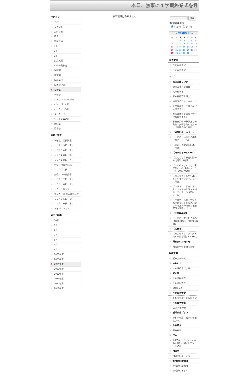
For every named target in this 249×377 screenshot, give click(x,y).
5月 (56, 244)
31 (188, 53)
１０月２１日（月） (64, 169)
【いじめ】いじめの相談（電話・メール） (185, 138)
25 (192, 50)
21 (177, 50)
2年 (56, 51)
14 (177, 47)
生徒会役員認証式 (63, 165)
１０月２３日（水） (64, 155)
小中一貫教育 (60, 65)
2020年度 (59, 283)
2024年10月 (184, 33)
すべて (189, 27)
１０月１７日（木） (64, 179)
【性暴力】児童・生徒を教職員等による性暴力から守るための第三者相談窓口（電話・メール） (185, 204)
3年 (56, 56)
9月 (56, 225)
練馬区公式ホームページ (185, 101)
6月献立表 (178, 288)
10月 (56, 220)
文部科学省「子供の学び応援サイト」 (185, 107)
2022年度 (59, 274)
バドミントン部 (61, 109)
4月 (56, 249)
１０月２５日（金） (64, 145)
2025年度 (59, 259)
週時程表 (177, 330)
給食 (56, 36)
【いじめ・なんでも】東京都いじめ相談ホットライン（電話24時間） (185, 168)
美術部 (57, 90)
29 (180, 53)
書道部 (57, 75)
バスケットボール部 (64, 99)
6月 (56, 240)
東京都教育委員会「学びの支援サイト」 (185, 115)
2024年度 (59, 264)
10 (188, 44)
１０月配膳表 (179, 278)
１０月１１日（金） (64, 199)
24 (188, 50)
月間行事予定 (179, 65)
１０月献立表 (179, 283)
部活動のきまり (180, 370)
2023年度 (59, 269)
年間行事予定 (179, 70)
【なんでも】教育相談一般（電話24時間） (185, 159)
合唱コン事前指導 (63, 174)
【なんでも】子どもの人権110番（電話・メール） (185, 235)
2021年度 (59, 278)
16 (184, 47)
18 (192, 47)
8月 (56, 230)
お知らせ (58, 31)
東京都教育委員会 (181, 96)
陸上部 (57, 128)
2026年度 (59, 254)
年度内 (177, 27)
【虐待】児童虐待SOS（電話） (184, 146)
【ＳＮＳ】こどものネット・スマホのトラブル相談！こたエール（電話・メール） (185, 190)
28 (177, 53)
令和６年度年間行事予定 (185, 298)
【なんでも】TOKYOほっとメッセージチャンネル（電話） (185, 179)
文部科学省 (178, 91)
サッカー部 (59, 114)
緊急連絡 (58, 41)
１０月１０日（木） (64, 203)
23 (184, 50)
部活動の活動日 (180, 365)
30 (184, 53)
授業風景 (58, 60)
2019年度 (59, 288)
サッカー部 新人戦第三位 (66, 194)
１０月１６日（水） (64, 184)
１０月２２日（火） (64, 160)
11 (192, 44)
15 (180, 47)
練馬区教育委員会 (181, 86)
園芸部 (57, 70)
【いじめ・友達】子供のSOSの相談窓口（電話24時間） (185, 221)
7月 (56, 235)
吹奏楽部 (58, 80)
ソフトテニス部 (61, 119)
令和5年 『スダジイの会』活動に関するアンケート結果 (185, 343)
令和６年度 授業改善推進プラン (185, 319)
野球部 (57, 124)
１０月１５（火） (63, 189)
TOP (56, 21)
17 (188, 47)
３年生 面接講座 (63, 140)
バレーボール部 (61, 104)
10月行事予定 (179, 308)
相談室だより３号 (181, 356)
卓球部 (57, 94)
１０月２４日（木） (64, 150)
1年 (56, 46)
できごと (58, 26)
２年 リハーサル (62, 208)
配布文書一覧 (179, 258)
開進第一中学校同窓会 (183, 246)
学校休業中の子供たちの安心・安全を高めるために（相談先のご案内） (185, 124)
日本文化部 (59, 85)
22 (180, 50)
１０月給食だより (181, 268)
